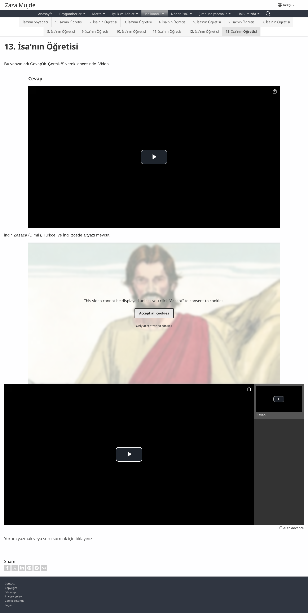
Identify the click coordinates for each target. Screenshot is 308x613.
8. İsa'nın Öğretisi (61, 31)
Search (268, 13)
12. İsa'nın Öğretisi (204, 31)
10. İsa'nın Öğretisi (131, 31)
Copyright (11, 588)
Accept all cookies (154, 313)
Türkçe (287, 5)
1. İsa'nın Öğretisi (69, 22)
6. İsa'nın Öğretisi (241, 22)
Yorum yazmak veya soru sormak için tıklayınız (48, 538)
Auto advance (293, 528)
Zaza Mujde (20, 5)
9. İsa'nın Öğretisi (95, 31)
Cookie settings (14, 601)
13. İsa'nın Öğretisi (241, 31)
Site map (10, 592)
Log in (9, 605)
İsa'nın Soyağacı (35, 22)
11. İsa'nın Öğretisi (167, 31)
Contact (10, 583)
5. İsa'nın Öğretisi (207, 22)
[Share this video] (274, 91)
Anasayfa (45, 14)
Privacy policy (13, 596)
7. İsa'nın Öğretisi (276, 22)
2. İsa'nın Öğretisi (103, 22)
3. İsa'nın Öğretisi (138, 22)
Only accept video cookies (154, 326)
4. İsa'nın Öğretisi (172, 22)
